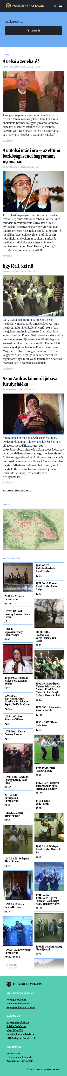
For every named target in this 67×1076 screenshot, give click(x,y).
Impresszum (13, 1053)
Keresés (35, 30)
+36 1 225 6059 (15, 1030)
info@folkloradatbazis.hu (21, 1034)
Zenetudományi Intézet (19, 1003)
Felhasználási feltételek (19, 1057)
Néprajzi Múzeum (17, 999)
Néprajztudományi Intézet (21, 1007)
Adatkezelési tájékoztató (20, 1061)
